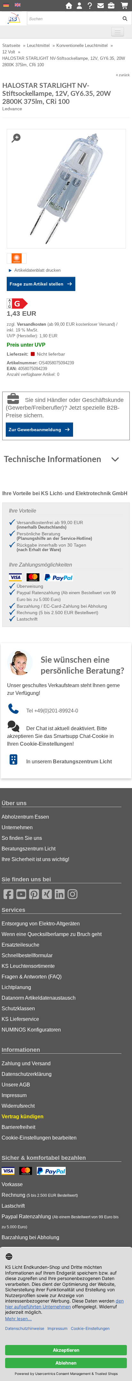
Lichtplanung (16, 987)
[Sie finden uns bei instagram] (70, 893)
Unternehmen (17, 827)
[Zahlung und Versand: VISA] (9, 1172)
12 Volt (8, 52)
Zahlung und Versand (26, 1063)
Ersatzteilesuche (20, 945)
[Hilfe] (90, 6)
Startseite (11, 45)
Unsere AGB (16, 1084)
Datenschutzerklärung (27, 1074)
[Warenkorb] (125, 6)
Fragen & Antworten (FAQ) (32, 976)
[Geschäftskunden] (112, 6)
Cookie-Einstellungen (46, 744)
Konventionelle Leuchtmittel (82, 45)
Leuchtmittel (38, 45)
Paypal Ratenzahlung (60, 1221)
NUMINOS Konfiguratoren (31, 1029)
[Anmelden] (79, 6)
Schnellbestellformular (27, 955)
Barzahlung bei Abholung (30, 1237)
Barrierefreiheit (18, 1127)
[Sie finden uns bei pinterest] (32, 893)
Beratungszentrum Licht (82, 761)
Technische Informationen (53, 459)
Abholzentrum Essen (25, 817)
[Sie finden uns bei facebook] (6, 893)
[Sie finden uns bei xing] (45, 893)
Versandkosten (31, 324)
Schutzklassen (18, 1008)
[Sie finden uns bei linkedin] (57, 893)
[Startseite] (69, 6)
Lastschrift (13, 1206)
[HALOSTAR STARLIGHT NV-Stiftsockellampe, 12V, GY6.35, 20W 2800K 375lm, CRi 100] (66, 188)
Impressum (14, 1095)
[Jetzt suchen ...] (123, 18)
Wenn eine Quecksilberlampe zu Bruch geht (52, 934)
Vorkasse (12, 1184)
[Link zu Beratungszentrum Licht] (16, 761)
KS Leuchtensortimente (28, 966)
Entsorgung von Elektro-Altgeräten (41, 923)
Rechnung (40, 1195)
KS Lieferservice (20, 1019)
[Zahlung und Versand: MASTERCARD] (26, 1172)
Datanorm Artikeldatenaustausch (39, 998)
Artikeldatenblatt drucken (37, 270)
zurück (124, 75)
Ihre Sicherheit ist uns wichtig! (35, 859)
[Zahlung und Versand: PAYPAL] (52, 1172)
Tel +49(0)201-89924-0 (52, 710)
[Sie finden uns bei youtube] (19, 893)
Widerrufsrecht (18, 1106)
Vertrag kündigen (23, 1116)
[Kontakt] (100, 6)
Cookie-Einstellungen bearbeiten (39, 1137)
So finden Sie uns (22, 838)
